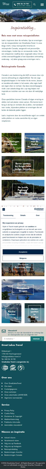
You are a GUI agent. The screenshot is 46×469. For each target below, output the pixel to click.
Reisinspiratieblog (11, 449)
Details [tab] (23, 215)
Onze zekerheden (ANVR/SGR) (15, 395)
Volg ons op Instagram (12, 446)
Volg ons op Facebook (12, 443)
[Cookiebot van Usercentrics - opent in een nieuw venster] (34, 209)
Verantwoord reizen (11, 441)
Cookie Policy (9, 413)
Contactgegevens (10, 389)
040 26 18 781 (23, 4)
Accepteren (23, 252)
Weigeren (23, 258)
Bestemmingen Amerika (13, 452)
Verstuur (36, 339)
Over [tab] (38, 215)
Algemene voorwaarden (13, 398)
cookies (31, 226)
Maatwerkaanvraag (11, 419)
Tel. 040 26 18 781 (9, 359)
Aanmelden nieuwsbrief (13, 425)
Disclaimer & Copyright (13, 416)
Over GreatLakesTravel (12, 383)
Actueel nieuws (9, 438)
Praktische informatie (12, 422)
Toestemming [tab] (8, 215)
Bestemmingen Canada (13, 455)
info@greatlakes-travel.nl (11, 356)
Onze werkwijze (10, 392)
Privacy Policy (9, 411)
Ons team (8, 386)
